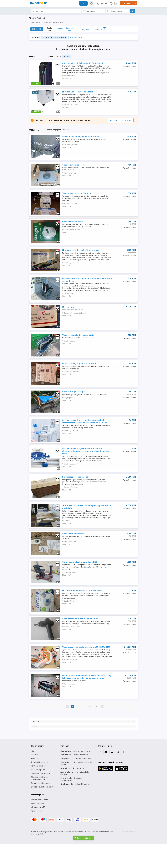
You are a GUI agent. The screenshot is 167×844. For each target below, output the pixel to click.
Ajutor (33, 751)
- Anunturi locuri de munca (76, 758)
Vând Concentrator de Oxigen (79, 92)
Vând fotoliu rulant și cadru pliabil (78, 335)
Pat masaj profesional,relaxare (76, 477)
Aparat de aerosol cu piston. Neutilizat (83, 590)
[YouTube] (106, 752)
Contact (34, 755)
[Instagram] (117, 752)
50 (68, 130)
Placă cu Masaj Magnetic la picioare (79, 363)
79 (90, 707)
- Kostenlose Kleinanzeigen (76, 784)
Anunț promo (36, 811)
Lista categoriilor (38, 769)
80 (96, 707)
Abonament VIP (38, 807)
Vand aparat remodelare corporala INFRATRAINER (86, 647)
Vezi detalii (85, 120)
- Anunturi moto (72, 768)
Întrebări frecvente (39, 762)
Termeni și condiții (38, 766)
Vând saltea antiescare (73, 533)
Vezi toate (66, 56)
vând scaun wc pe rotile (73, 165)
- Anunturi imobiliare (74, 755)
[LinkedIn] (112, 752)
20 (64, 130)
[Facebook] (100, 752)
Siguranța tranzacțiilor (40, 773)
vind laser (70, 307)
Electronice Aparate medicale (53, 37)
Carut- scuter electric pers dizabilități (79, 562)
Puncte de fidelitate (39, 800)
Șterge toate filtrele (76, 37)
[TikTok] (123, 752)
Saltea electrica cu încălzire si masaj (82, 250)
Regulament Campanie (41, 783)
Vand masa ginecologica (74, 392)
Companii (70, 29)
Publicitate (35, 758)
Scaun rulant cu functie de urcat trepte (80, 136)
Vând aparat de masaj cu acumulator (80, 619)
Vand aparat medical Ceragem (76, 193)
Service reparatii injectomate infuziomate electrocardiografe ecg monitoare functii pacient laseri (85, 451)
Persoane (59, 29)
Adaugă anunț (129, 3)
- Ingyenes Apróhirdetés (71, 779)
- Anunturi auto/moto (75, 751)
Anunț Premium (37, 803)
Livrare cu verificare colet (42, 787)
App (84, 3)
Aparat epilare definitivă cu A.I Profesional (82, 63)
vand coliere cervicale (72, 221)
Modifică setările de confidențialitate (39, 778)
